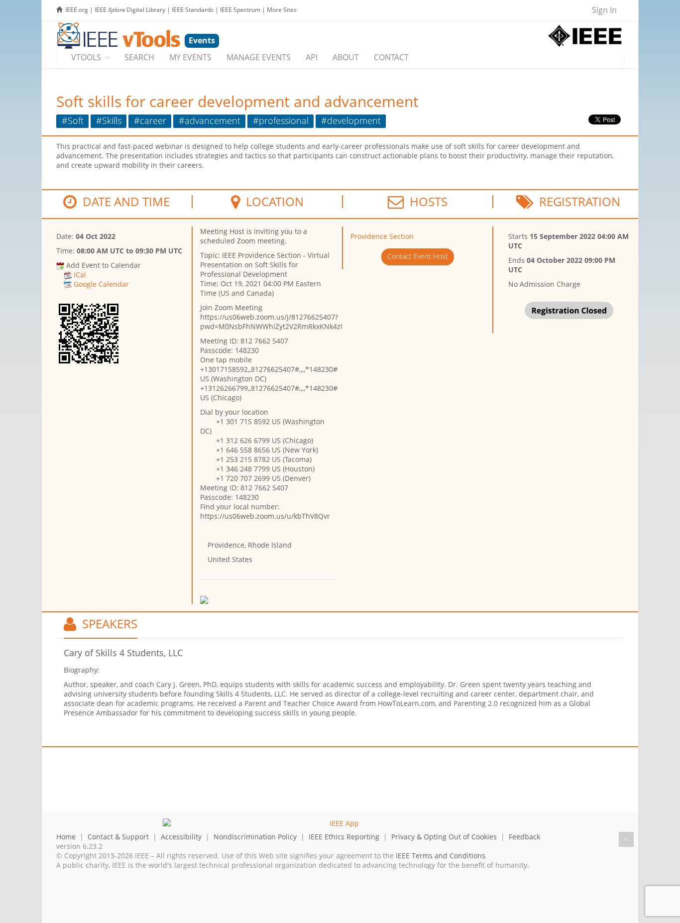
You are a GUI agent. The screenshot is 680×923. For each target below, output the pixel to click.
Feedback (524, 836)
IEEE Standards (193, 9)
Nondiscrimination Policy (255, 836)
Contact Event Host (417, 256)
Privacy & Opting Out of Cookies (444, 836)
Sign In (604, 9)
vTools (86, 57)
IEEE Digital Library (130, 9)
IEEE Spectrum (240, 9)
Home (66, 836)
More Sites (282, 9)
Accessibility (181, 836)
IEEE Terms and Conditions (440, 855)
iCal (80, 274)
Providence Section (382, 236)
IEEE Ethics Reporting (344, 836)
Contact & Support (118, 836)
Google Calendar (101, 284)
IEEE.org (76, 9)
